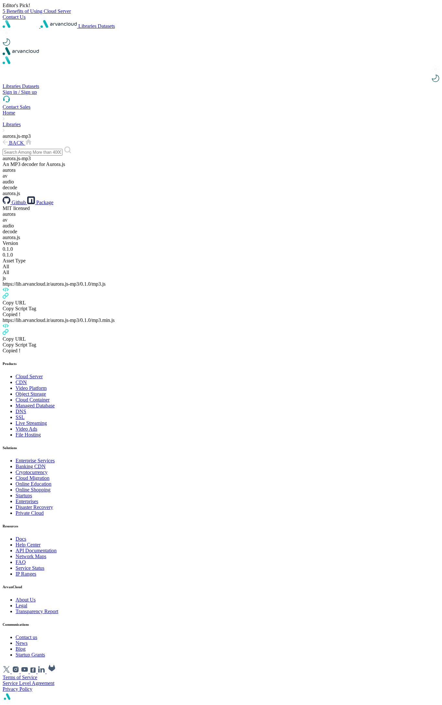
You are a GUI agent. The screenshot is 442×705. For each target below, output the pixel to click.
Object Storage (31, 394)
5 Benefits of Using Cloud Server (37, 11)
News (22, 643)
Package (44, 202)
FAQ (21, 562)
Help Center (28, 544)
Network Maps (31, 556)
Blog (21, 649)
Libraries (88, 26)
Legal (21, 605)
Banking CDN (31, 466)
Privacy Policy (17, 689)
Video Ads (26, 429)
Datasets (106, 26)
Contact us (26, 637)
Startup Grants (30, 654)
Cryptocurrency (32, 472)
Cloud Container (33, 399)
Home (9, 113)
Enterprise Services (35, 460)
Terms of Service (20, 677)
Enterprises (27, 501)
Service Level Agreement (28, 683)
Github (18, 202)
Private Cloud (30, 513)
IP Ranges (26, 574)
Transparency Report (37, 611)
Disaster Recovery (34, 507)
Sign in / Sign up (20, 92)
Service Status (30, 568)
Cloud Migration (33, 478)
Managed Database (35, 405)
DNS (21, 411)
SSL (20, 417)
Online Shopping (33, 489)
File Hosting (28, 434)
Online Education (33, 484)
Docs (21, 539)
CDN (21, 382)
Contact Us (14, 17)
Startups (24, 495)
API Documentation (36, 550)
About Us (26, 599)
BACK (16, 143)
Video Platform (31, 388)
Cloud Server (29, 376)
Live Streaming (31, 423)
